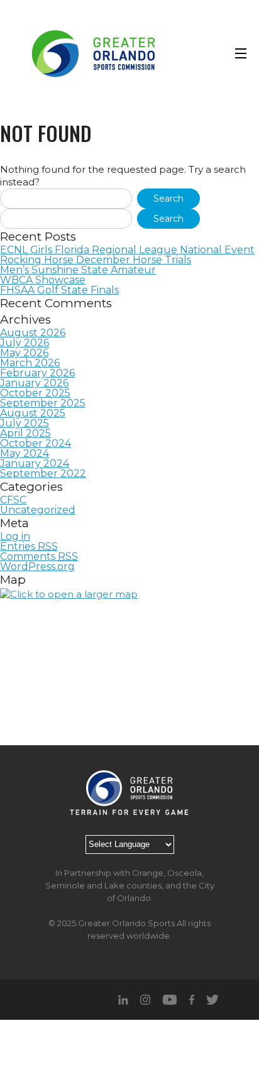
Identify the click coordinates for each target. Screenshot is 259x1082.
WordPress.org (37, 567)
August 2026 (32, 333)
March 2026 (30, 363)
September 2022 (43, 474)
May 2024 (24, 454)
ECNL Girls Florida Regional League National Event (127, 250)
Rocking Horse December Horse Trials (95, 260)
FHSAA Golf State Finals (59, 290)
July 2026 (24, 343)
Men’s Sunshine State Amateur (78, 270)
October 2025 (35, 393)
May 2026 (24, 353)
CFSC (13, 500)
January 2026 (34, 383)
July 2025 (24, 423)
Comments (39, 557)
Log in (15, 537)
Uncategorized (37, 510)
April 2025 (25, 434)
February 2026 (37, 373)
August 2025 (32, 413)
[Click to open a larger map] (129, 666)
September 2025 (42, 403)
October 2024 (35, 444)
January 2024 (34, 464)
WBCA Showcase (42, 280)
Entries (29, 547)
